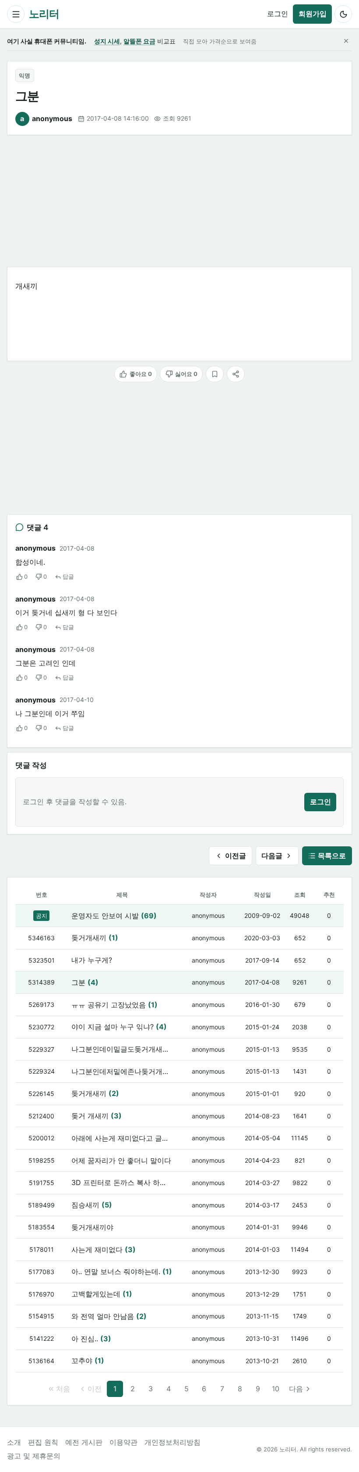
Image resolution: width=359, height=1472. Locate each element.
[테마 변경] (343, 14)
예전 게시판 (83, 1442)
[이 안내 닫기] (346, 41)
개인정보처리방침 (172, 1442)
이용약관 (123, 1442)
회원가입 (313, 13)
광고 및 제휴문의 (33, 1455)
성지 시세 (107, 41)
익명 (24, 75)
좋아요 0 (141, 373)
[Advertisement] (179, 201)
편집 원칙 (43, 1442)
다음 (296, 1388)
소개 (14, 1442)
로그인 (277, 13)
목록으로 (332, 855)
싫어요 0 (186, 373)
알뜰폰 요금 (139, 41)
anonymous (46, 118)
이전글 (235, 855)
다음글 (271, 855)
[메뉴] (16, 14)
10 (275, 1388)
